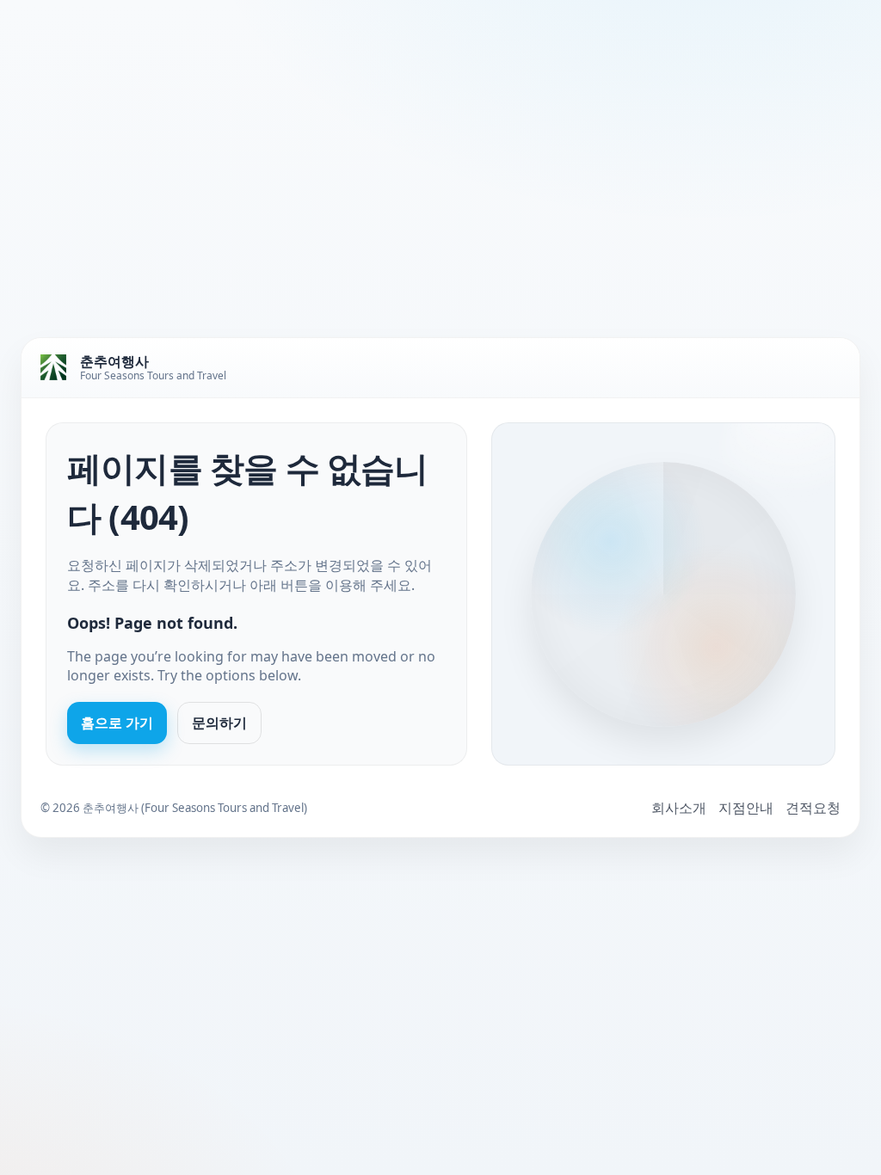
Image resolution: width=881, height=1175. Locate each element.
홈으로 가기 (117, 722)
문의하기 (219, 722)
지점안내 (745, 807)
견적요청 (813, 807)
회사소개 (678, 807)
